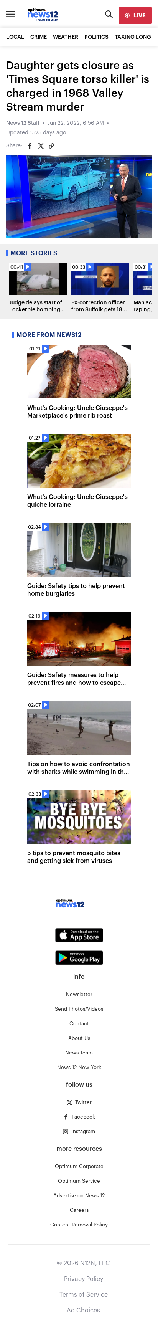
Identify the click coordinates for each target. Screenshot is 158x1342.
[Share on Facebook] (30, 146)
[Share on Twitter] (41, 146)
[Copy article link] (51, 146)
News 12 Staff (23, 123)
